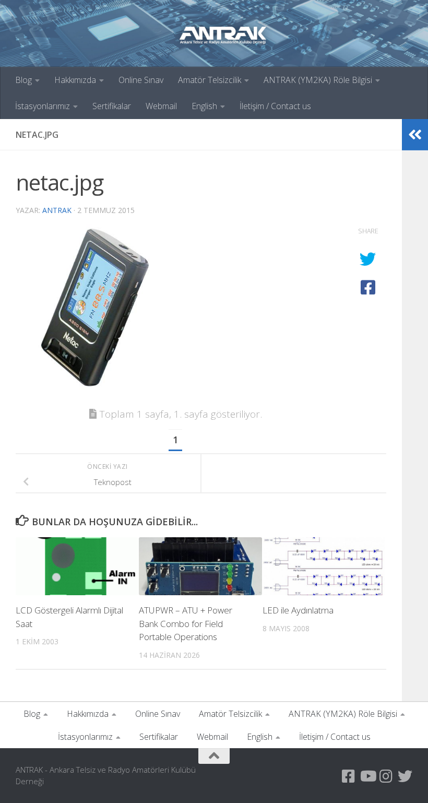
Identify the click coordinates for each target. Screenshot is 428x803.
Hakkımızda (75, 80)
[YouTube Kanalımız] (367, 776)
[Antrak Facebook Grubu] (348, 776)
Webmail (161, 106)
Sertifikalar (111, 106)
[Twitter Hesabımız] (405, 776)
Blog (23, 80)
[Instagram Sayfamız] (386, 776)
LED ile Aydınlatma (298, 610)
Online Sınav (140, 80)
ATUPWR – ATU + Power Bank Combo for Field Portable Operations (185, 623)
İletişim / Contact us (275, 106)
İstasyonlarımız (42, 106)
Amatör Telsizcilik (209, 80)
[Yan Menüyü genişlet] (415, 134)
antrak (57, 210)
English (204, 106)
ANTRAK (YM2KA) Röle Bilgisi (318, 80)
